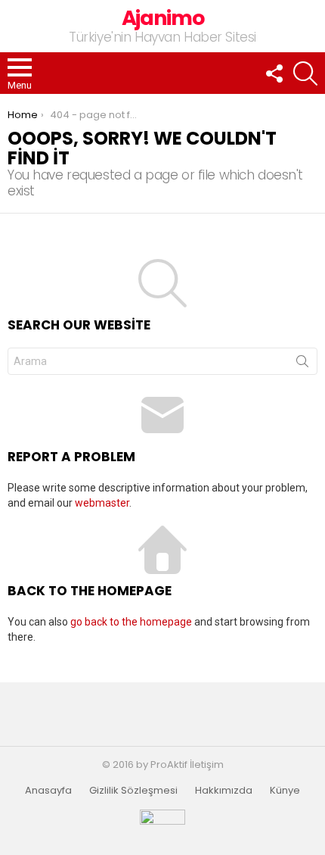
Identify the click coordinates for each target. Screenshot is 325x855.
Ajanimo (163, 18)
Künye (285, 791)
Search (302, 364)
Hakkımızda (223, 791)
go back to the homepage (131, 622)
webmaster (102, 503)
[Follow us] (274, 73)
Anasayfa (48, 791)
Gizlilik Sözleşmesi (133, 791)
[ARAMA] (305, 73)
